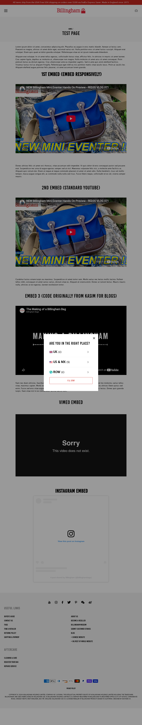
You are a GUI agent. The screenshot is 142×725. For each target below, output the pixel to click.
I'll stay (71, 380)
